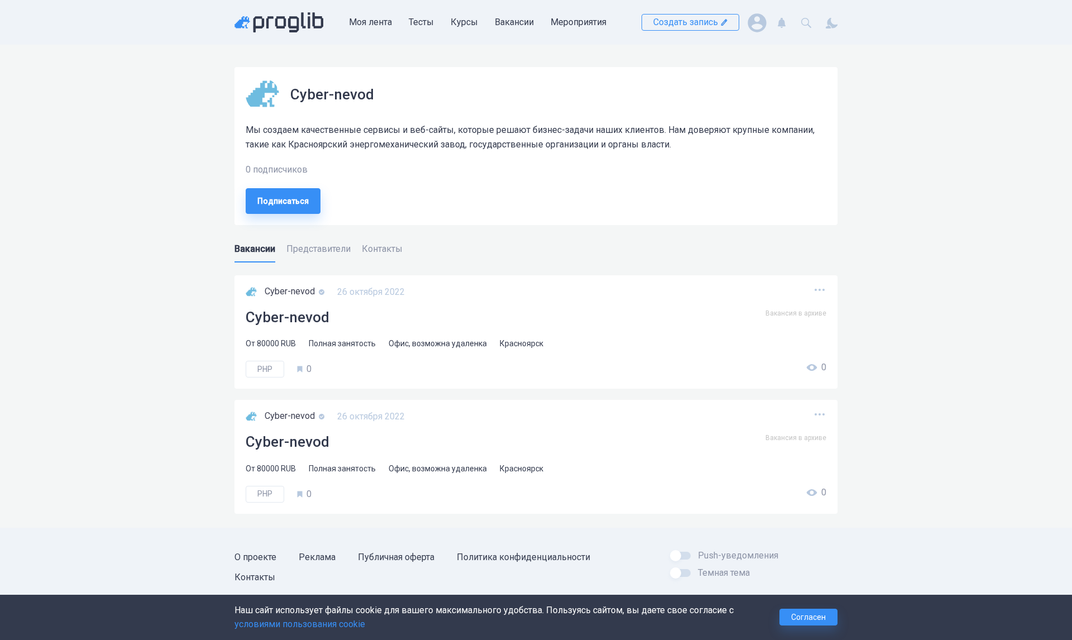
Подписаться (283, 201)
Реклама (317, 557)
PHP (264, 369)
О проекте (255, 557)
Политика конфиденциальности (523, 557)
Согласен (808, 617)
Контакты (254, 577)
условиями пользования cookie (299, 624)
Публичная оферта (396, 557)
